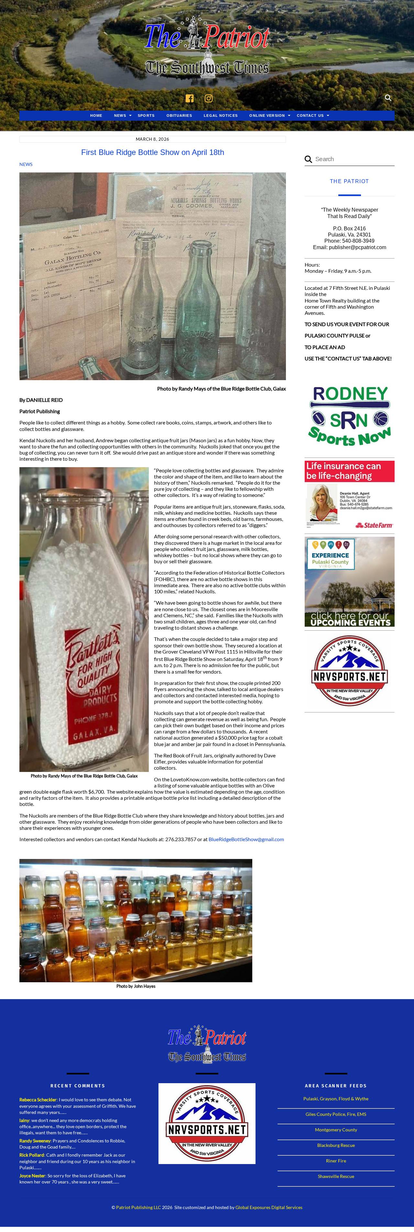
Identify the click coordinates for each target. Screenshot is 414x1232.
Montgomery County (336, 1129)
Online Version (267, 115)
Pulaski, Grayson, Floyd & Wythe (335, 1098)
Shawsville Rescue (336, 1176)
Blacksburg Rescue (336, 1145)
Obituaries (179, 115)
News (120, 115)
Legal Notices (221, 115)
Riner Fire (336, 1160)
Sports (146, 115)
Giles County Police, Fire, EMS (336, 1114)
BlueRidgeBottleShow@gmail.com (246, 839)
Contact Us (310, 115)
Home (96, 115)
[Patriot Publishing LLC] (207, 68)
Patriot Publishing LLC (138, 1207)
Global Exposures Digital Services (268, 1207)
